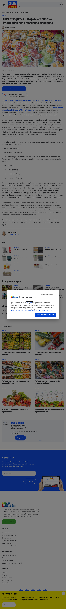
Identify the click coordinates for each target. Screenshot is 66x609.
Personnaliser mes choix (45, 310)
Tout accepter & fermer (45, 314)
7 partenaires (29, 302)
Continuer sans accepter (47, 294)
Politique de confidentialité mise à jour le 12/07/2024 (24, 310)
